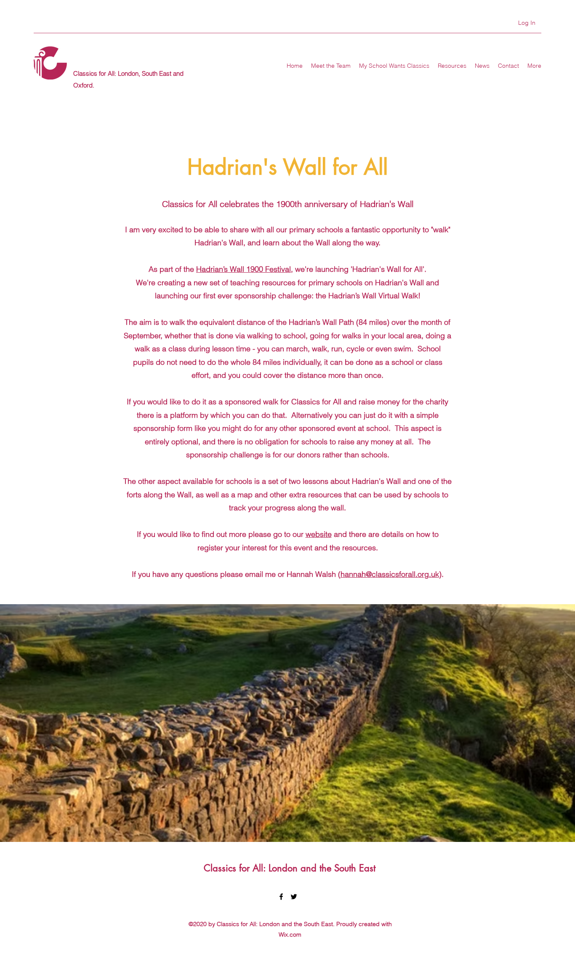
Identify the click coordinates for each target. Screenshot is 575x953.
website (319, 534)
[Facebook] (281, 896)
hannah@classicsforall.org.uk (390, 574)
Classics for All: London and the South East (289, 868)
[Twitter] (294, 896)
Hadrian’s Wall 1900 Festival (243, 269)
